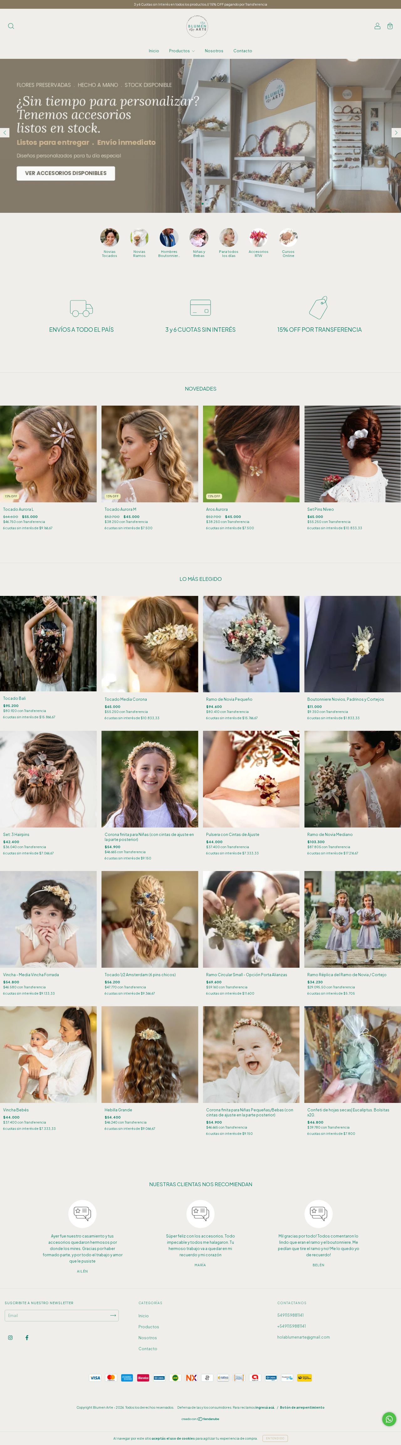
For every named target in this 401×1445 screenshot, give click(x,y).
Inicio (154, 51)
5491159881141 (290, 1315)
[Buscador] (11, 26)
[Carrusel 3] (200, 136)
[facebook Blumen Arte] (27, 1337)
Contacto (242, 51)
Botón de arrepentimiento (302, 1407)
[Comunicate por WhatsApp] (389, 1419)
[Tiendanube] (200, 1419)
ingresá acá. (265, 1407)
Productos (179, 51)
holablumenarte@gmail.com (303, 1337)
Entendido (275, 1438)
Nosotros (214, 51)
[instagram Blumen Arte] (11, 1337)
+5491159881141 (291, 1326)
